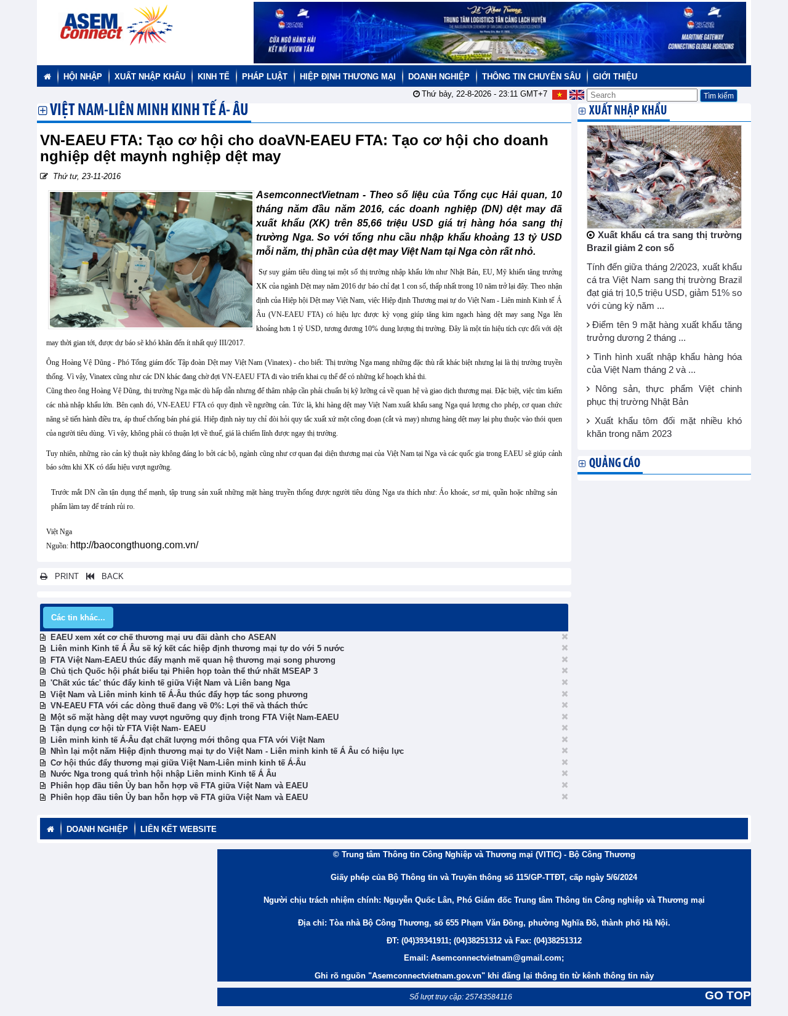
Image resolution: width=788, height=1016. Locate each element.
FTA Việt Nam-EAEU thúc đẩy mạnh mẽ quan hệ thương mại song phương (193, 660)
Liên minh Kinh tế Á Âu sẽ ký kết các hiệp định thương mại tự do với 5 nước (197, 648)
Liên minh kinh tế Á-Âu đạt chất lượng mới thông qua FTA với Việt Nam (187, 740)
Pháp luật (264, 76)
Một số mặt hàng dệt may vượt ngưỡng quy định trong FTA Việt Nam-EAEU (194, 717)
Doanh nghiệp (439, 76)
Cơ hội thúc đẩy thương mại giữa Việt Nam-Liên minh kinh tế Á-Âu (178, 762)
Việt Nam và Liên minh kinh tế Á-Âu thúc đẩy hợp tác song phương (179, 694)
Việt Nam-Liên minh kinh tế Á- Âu (149, 111)
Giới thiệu (615, 76)
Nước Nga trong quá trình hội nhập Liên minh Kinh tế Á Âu (163, 773)
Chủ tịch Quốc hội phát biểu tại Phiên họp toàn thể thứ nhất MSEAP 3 (184, 671)
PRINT (63, 576)
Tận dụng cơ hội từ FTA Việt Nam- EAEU (128, 728)
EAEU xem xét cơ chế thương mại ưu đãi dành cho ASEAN (163, 637)
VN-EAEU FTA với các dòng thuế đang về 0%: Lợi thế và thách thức (179, 705)
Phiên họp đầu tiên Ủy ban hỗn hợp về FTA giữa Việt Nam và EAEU (179, 785)
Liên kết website (178, 829)
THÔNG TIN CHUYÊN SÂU (531, 76)
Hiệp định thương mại (348, 76)
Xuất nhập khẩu (150, 76)
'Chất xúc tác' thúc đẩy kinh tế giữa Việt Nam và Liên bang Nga (170, 682)
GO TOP (728, 995)
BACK (109, 576)
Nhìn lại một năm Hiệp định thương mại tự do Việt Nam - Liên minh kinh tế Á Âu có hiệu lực (227, 751)
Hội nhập (82, 76)
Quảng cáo (614, 463)
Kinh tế (214, 76)
